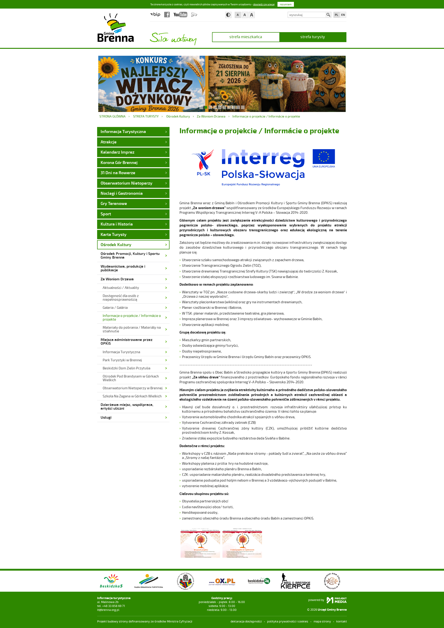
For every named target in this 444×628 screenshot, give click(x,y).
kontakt (341, 621)
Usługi (106, 417)
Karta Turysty (113, 234)
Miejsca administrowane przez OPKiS (126, 341)
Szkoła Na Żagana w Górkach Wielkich (132, 396)
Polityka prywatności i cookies (287, 621)
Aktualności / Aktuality (121, 287)
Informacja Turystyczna (123, 131)
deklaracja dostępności (246, 621)
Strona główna (112, 116)
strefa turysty (312, 36)
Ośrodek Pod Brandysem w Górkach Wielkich (131, 378)
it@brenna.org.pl (108, 610)
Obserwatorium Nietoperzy (126, 183)
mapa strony (322, 621)
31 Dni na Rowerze (118, 172)
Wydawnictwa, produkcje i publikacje (123, 268)
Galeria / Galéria (115, 307)
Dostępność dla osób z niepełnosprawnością (121, 297)
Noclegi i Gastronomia (122, 193)
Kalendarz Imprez (117, 152)
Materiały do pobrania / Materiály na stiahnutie (132, 329)
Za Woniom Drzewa (211, 116)
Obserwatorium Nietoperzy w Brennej (133, 388)
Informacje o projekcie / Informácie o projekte (266, 116)
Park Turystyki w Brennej (122, 360)
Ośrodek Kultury (178, 116)
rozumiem (286, 4)
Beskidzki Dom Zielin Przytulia (126, 368)
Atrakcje (109, 141)
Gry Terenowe (114, 203)
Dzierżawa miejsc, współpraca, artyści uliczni (127, 406)
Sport (106, 213)
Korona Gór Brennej (119, 162)
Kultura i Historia (117, 223)
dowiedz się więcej (264, 4)
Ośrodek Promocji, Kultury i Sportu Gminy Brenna (130, 255)
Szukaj (328, 15)
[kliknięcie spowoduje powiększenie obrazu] (200, 542)
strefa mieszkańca (245, 36)
